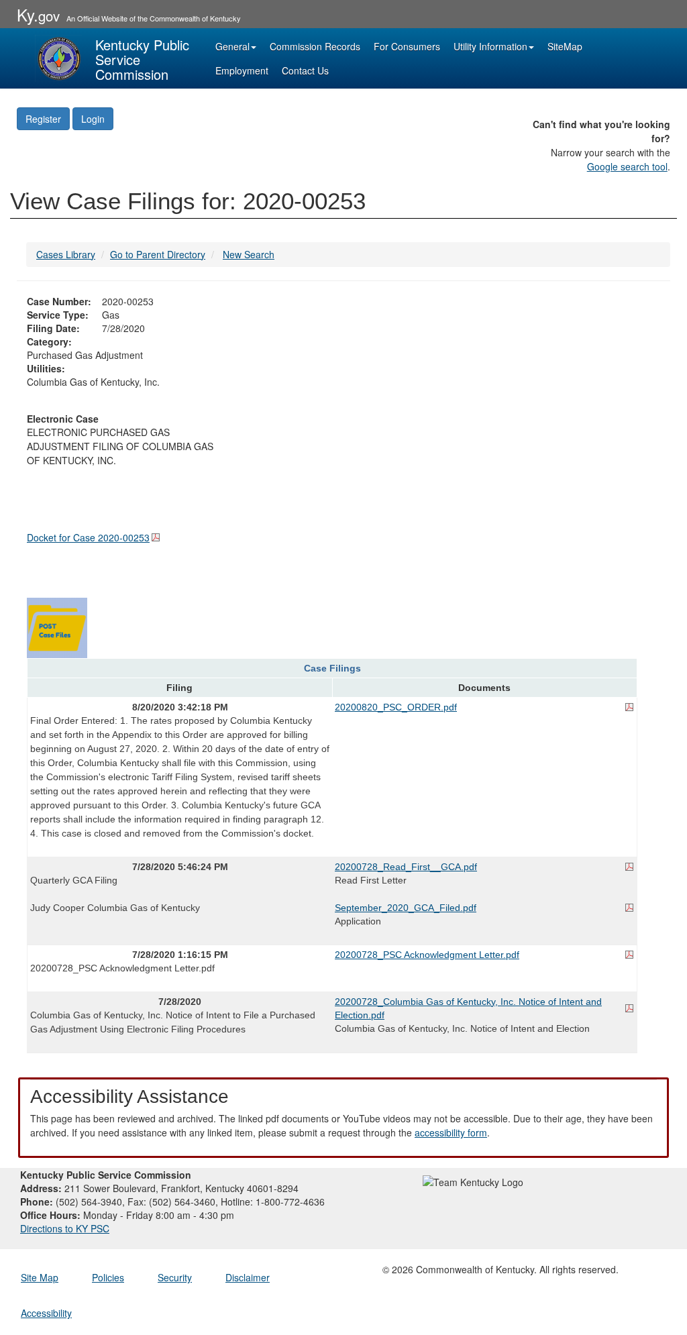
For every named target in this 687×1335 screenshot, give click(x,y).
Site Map (39, 1277)
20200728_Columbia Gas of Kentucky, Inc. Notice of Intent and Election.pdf (468, 1008)
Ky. (38, 14)
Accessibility (46, 1313)
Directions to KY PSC (64, 1228)
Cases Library (65, 254)
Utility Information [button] (490, 46)
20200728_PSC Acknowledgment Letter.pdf (427, 954)
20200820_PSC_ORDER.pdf (396, 707)
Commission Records (315, 46)
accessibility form (451, 1132)
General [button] (232, 46)
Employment (241, 70)
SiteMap (564, 46)
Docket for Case (88, 537)
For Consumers (407, 46)
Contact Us (305, 70)
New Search (248, 254)
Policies (108, 1277)
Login (93, 118)
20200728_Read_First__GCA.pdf (406, 866)
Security (175, 1277)
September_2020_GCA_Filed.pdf (405, 907)
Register (43, 118)
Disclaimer (247, 1277)
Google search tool (627, 166)
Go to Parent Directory (157, 254)
